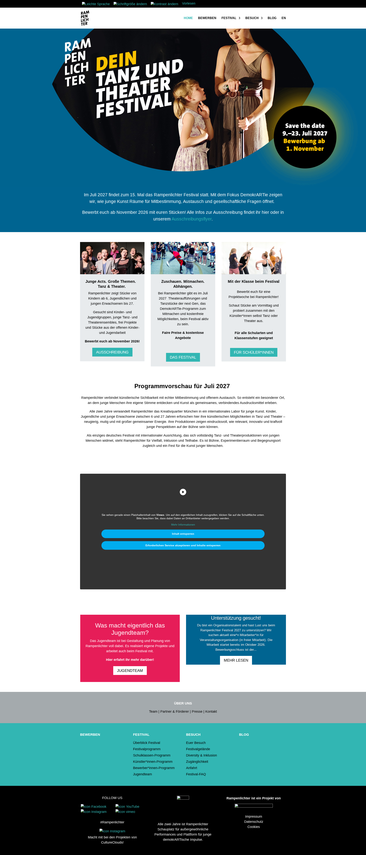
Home (188, 18)
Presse (197, 711)
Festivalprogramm (147, 749)
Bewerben (207, 18)
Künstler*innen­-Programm (153, 762)
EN (284, 18)
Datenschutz (253, 822)
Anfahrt (191, 768)
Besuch (252, 18)
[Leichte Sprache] (96, 4)
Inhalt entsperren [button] (183, 533)
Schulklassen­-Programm (151, 755)
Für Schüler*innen (254, 352)
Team (153, 711)
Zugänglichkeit (197, 762)
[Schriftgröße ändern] (130, 4)
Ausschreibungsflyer (192, 218)
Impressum (253, 816)
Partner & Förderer (174, 711)
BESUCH (193, 734)
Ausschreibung (112, 352)
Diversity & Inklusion (201, 755)
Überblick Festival (146, 743)
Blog (272, 18)
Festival (229, 18)
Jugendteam (130, 670)
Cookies (253, 827)
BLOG (244, 734)
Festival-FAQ (196, 774)
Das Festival (183, 357)
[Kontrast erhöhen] (164, 4)
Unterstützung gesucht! (236, 618)
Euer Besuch (196, 743)
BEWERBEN (90, 734)
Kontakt (211, 711)
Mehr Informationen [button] (183, 524)
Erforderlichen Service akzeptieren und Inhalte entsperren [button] (183, 545)
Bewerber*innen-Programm (154, 768)
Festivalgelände (198, 749)
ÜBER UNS (183, 703)
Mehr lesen (236, 660)
